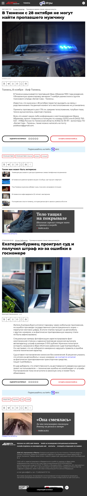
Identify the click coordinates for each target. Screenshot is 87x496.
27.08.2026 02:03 (7, 240)
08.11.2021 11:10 (6, 9)
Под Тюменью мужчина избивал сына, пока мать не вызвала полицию (36, 187)
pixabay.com (6, 78)
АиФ (20, 314)
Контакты (51, 446)
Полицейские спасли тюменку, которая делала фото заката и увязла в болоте (39, 201)
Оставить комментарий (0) (67, 139)
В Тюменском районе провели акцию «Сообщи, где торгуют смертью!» (37, 180)
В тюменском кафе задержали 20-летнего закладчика (31, 194)
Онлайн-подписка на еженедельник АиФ (31, 446)
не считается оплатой (65, 357)
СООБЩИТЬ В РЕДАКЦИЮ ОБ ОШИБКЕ (69, 446)
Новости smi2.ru (9, 234)
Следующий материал (45, 490)
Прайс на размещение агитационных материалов (59, 443)
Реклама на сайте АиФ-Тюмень (28, 443)
